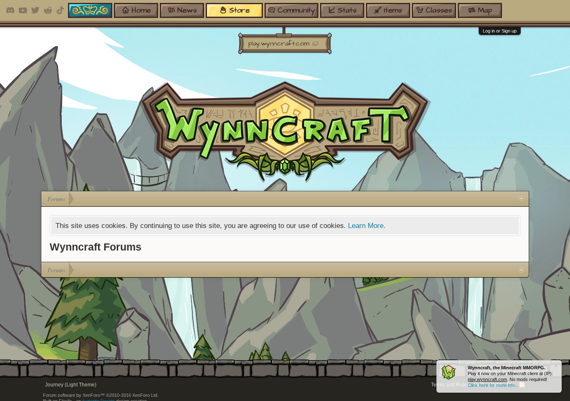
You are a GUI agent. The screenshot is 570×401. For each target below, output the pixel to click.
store (239, 10)
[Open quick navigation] (521, 199)
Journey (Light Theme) (70, 385)
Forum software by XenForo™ (101, 395)
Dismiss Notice (556, 366)
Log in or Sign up (500, 30)
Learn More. (367, 225)
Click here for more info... (493, 385)
